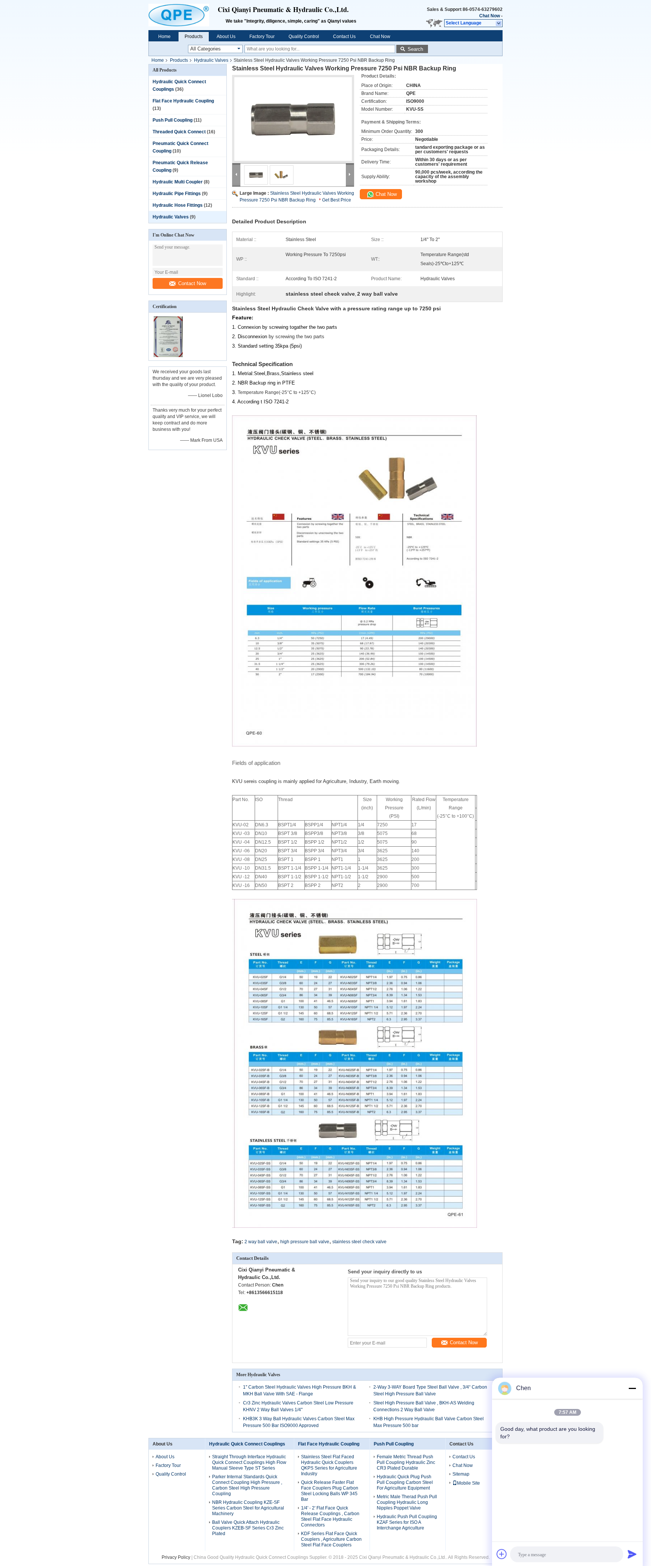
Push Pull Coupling (173, 120)
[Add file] (502, 1554)
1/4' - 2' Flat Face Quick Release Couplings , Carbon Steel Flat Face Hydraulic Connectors (330, 1516)
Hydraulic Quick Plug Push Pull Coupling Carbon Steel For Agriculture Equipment (405, 1482)
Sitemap (460, 1474)
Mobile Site (468, 1483)
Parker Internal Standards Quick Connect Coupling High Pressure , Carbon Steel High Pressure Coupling (247, 1485)
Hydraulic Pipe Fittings (177, 193)
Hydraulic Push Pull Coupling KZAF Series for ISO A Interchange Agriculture (407, 1522)
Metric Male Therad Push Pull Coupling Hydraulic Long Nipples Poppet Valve (407, 1502)
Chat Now (489, 15)
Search (415, 49)
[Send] (632, 1554)
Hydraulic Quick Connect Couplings (247, 1444)
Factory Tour (262, 36)
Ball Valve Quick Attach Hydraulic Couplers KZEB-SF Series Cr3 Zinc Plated (248, 1528)
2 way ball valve (261, 1241)
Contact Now (192, 283)
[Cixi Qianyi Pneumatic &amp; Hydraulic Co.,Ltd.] (183, 15)
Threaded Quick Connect (179, 131)
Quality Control (304, 36)
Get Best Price (336, 200)
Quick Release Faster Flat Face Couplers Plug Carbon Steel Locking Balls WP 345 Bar (329, 1491)
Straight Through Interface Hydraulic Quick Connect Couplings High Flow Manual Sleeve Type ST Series (249, 1462)
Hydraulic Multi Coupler (178, 182)
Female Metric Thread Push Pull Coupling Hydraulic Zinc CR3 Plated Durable (406, 1462)
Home (164, 36)
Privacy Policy (176, 1557)
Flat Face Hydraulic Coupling (183, 101)
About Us (226, 36)
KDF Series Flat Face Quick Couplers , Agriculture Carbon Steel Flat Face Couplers (331, 1539)
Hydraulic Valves (211, 60)
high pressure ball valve (304, 1241)
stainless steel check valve (359, 1241)
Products (194, 36)
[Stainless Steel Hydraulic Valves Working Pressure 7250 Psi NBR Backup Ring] (293, 119)
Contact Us (344, 36)
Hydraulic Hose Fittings (178, 205)
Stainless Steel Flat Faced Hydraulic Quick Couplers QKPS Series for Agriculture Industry (329, 1465)
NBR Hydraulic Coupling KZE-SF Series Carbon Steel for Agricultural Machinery (248, 1508)
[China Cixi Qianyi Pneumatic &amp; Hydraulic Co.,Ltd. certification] (168, 355)
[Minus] (632, 1388)
